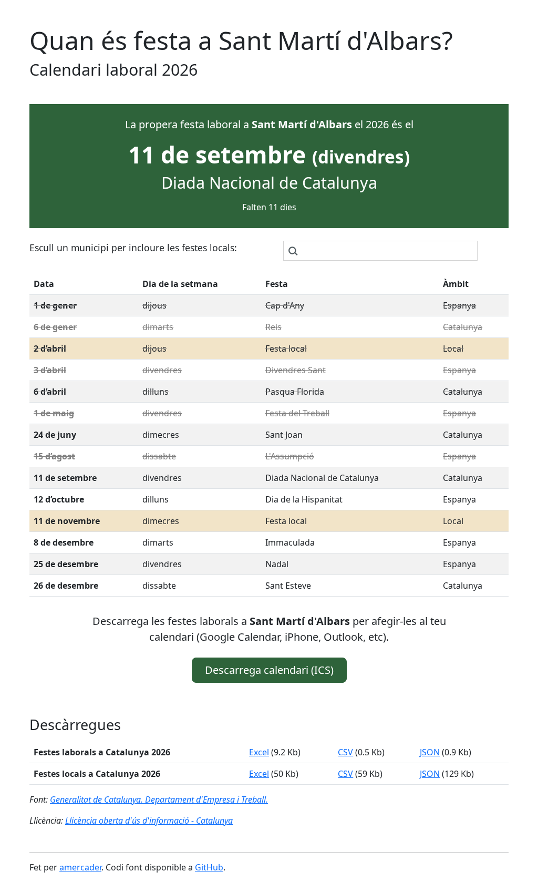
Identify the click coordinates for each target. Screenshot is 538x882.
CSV (345, 752)
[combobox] (380, 251)
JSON (430, 752)
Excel (259, 752)
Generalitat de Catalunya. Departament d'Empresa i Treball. (159, 799)
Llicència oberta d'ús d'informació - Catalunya (149, 820)
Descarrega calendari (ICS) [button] (269, 670)
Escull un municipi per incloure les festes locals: (133, 247)
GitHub (209, 867)
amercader (80, 867)
